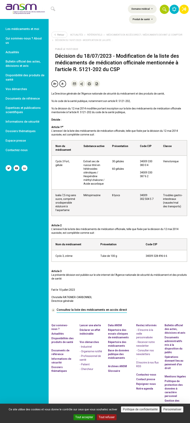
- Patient (85, 364)
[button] (164, 9)
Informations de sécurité (61, 360)
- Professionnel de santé (90, 358)
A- (62, 83)
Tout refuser (107, 417)
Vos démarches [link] (16, 89)
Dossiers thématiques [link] (21, 131)
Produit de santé (141, 19)
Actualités (76, 34)
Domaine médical (141, 9)
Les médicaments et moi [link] (22, 29)
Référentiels (94, 34)
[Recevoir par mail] (74, 83)
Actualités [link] (12, 52)
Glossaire (114, 370)
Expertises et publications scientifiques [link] (23, 110)
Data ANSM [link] (115, 325)
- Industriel (86, 346)
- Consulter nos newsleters (145, 352)
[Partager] (81, 83)
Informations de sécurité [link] (22, 121)
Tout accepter (84, 417)
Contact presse (145, 379)
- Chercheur (86, 369)
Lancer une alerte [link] (90, 325)
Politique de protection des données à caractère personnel (174, 389)
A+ (54, 83)
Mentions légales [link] (175, 376)
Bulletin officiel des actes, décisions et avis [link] (23, 64)
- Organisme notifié (91, 351)
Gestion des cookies (172, 402)
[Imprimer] (89, 83)
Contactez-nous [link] (17, 150)
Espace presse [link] (16, 140)
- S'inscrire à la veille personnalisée (144, 333)
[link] (24, 9)
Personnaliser (172, 409)
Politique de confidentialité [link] (140, 409)
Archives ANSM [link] (117, 366)
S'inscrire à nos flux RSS (147, 364)
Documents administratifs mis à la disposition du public (173, 345)
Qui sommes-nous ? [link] (59, 327)
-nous (146, 383)
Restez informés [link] (146, 325)
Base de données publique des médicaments (118, 354)
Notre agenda (144, 388)
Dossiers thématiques (59, 369)
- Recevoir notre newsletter (145, 344)
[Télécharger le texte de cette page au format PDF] (96, 83)
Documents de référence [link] (23, 98)
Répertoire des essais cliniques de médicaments (118, 333)
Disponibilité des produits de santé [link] (25, 77)
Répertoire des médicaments (117, 344)
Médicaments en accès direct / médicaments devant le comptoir (144, 34)
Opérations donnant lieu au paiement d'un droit (174, 362)
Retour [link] (60, 34)
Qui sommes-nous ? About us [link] (24, 40)
